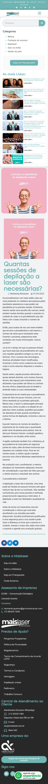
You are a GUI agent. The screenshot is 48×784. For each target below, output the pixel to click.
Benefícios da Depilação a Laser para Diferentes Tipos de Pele (34, 79)
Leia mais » (28, 83)
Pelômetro (9, 689)
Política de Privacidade (15, 645)
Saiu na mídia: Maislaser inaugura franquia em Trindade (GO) (34, 146)
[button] (39, 13)
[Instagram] (21, 7)
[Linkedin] (34, 7)
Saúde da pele (15, 51)
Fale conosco (41, 2)
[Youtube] (25, 7)
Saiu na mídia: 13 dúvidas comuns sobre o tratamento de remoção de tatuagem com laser (34, 102)
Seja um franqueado (19, 2)
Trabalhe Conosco (13, 694)
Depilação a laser (12, 683)
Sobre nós (33, 2)
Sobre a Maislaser (13, 569)
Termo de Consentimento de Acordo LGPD (22, 658)
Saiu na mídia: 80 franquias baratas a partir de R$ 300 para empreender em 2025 (34, 112)
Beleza (11, 36)
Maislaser (12, 44)
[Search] (42, 23)
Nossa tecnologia (8, 2)
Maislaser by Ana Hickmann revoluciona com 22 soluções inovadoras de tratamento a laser (33, 157)
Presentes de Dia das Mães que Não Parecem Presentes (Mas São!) (34, 91)
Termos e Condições (14, 671)
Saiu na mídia (14, 47)
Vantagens (9, 677)
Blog (28, 2)
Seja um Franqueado (14, 575)
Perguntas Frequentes (15, 639)
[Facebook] (16, 7)
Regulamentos (11, 651)
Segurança (9, 665)
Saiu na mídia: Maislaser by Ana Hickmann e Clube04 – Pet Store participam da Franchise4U (34, 135)
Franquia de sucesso (18, 40)
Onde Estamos (24, 4)
